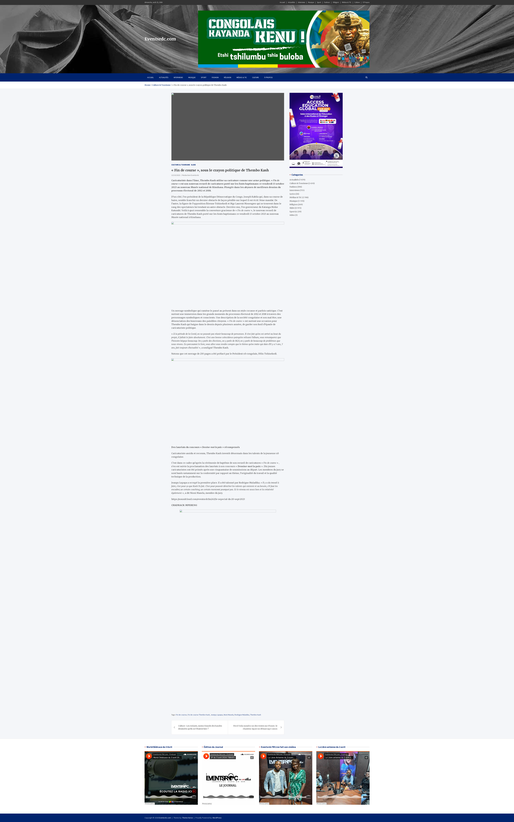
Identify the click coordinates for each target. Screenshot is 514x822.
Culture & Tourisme (180, 165)
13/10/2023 (175, 175)
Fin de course (181, 715)
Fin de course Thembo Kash (199, 715)
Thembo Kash (255, 715)
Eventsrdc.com (160, 39)
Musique (311, 2)
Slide (193, 165)
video (292, 215)
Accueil (282, 2)
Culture (357, 2)
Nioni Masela (229, 715)
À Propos (366, 2)
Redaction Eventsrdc (190, 175)
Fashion (327, 2)
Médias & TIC (346, 2)
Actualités (291, 2)
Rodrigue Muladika (242, 715)
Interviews (301, 2)
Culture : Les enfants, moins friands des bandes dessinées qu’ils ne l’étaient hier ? (200, 727)
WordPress (217, 818)
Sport (319, 2)
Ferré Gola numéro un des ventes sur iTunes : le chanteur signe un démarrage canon (255, 727)
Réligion (336, 2)
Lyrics (292, 194)
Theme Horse (187, 818)
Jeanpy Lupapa (217, 715)
